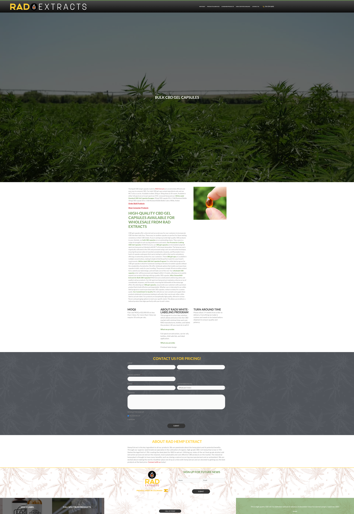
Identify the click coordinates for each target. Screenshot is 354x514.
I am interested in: (184, 384)
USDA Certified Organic (243, 6)
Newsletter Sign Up (135, 412)
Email (130, 384)
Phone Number (134, 375)
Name (129, 363)
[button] (170, 511)
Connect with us (154, 462)
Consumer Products (227, 6)
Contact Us (255, 6)
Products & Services (213, 6)
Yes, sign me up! (134, 416)
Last (178, 370)
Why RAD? (202, 6)
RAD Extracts (160, 189)
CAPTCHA (131, 419)
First (129, 370)
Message (131, 393)
